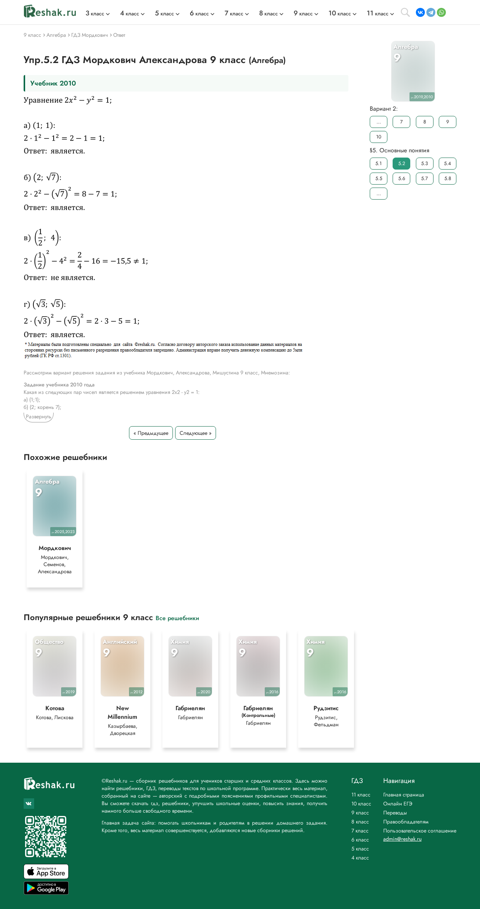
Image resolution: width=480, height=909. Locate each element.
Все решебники (177, 618)
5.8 (447, 178)
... (378, 121)
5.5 (378, 178)
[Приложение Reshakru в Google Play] (46, 892)
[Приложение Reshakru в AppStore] (46, 877)
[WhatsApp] (441, 12)
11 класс (360, 794)
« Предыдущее (151, 433)
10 (378, 136)
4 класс (360, 857)
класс (95, 13)
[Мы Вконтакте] (29, 803)
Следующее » (196, 433)
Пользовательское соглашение (419, 830)
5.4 (447, 163)
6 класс (360, 839)
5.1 (378, 163)
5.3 (424, 163)
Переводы (395, 812)
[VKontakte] (420, 12)
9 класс (360, 812)
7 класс (360, 830)
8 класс (360, 821)
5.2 (401, 163)
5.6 (401, 178)
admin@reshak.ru (402, 839)
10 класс (361, 803)
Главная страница (403, 794)
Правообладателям (406, 821)
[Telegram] (430, 12)
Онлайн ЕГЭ (397, 803)
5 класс (360, 848)
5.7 (424, 178)
